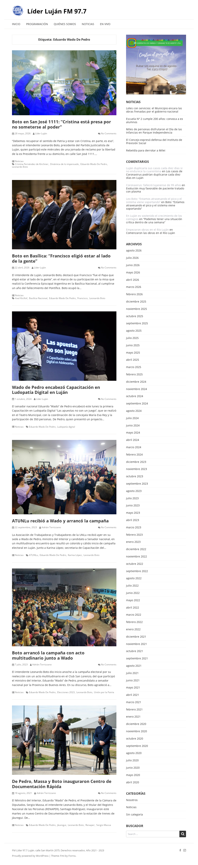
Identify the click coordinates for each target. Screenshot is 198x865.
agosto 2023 (134, 491)
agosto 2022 (134, 578)
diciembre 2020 (136, 724)
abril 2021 (132, 695)
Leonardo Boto (20, 167)
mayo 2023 (133, 512)
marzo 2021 (133, 702)
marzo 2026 (133, 287)
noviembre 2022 (136, 556)
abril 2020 (132, 782)
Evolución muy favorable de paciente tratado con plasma (155, 190)
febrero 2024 (134, 454)
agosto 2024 (134, 411)
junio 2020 (133, 767)
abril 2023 (132, 520)
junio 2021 (133, 680)
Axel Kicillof (21, 298)
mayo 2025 (133, 352)
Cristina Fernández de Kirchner (31, 164)
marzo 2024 (133, 447)
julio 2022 (132, 585)
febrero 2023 (134, 534)
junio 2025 (133, 345)
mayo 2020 (133, 775)
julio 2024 (132, 418)
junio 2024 (133, 425)
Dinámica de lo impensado (64, 164)
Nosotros (132, 800)
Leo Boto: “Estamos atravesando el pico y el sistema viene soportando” (154, 200)
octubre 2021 (134, 651)
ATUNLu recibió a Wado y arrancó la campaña (60, 521)
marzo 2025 (133, 367)
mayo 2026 (133, 272)
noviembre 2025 (136, 309)
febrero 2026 (134, 294)
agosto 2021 (134, 665)
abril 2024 (132, 440)
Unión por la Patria (104, 692)
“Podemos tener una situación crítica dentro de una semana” (154, 220)
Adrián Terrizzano (51, 527)
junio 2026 (133, 265)
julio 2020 (132, 760)
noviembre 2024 (136, 389)
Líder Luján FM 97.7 (56, 11)
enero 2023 (133, 542)
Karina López (75, 555)
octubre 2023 (134, 476)
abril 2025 (132, 359)
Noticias (88, 24)
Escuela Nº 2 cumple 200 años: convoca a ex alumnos (154, 120)
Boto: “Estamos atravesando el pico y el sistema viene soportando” (155, 205)
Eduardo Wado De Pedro (93, 164)
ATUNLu (33, 555)
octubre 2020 (134, 738)
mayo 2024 (133, 432)
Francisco (82, 298)
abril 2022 (132, 607)
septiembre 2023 (137, 483)
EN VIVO (105, 24)
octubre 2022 (134, 564)
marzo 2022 (133, 614)
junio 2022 (133, 593)
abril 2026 (132, 280)
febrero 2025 (134, 374)
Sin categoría (134, 814)
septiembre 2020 (137, 746)
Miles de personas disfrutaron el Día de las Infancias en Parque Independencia (154, 130)
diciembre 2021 (136, 636)
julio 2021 (132, 673)
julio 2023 (132, 498)
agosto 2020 (134, 753)
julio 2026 (132, 258)
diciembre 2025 (136, 301)
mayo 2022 (133, 600)
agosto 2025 (134, 330)
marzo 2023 (133, 527)
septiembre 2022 (137, 571)
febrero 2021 (134, 709)
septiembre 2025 (137, 323)
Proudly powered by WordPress (30, 855)
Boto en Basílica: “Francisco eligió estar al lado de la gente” (61, 258)
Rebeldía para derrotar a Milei (145, 150)
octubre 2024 (134, 396)
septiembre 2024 (137, 403)
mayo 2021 (133, 687)
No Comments (108, 133)
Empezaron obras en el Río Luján (147, 229)
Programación (37, 24)
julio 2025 (132, 338)
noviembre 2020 (136, 731)
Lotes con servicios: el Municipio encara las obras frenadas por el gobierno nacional (154, 109)
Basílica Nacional (38, 298)
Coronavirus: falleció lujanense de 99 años (153, 185)
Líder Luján (41, 133)
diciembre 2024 (136, 381)
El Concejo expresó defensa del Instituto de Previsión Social (154, 141)
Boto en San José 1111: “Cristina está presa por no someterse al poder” (61, 124)
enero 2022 (133, 629)
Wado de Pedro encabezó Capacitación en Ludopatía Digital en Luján (56, 389)
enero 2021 (133, 716)
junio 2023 (133, 505)
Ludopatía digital (66, 426)
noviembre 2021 (136, 644)
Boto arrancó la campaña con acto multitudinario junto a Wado (48, 655)
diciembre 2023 (136, 462)
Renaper (90, 825)
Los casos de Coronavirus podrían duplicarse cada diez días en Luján (154, 174)
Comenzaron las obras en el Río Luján (150, 233)
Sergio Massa (103, 825)
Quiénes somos (65, 24)
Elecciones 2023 (66, 692)
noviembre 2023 (136, 469)
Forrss (72, 855)
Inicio (16, 24)
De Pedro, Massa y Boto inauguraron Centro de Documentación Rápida (61, 783)
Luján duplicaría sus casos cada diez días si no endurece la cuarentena (154, 169)
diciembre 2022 (136, 549)
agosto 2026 (134, 250)
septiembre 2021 (137, 658)
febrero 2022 (134, 622)
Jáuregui (61, 825)
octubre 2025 (134, 316)
